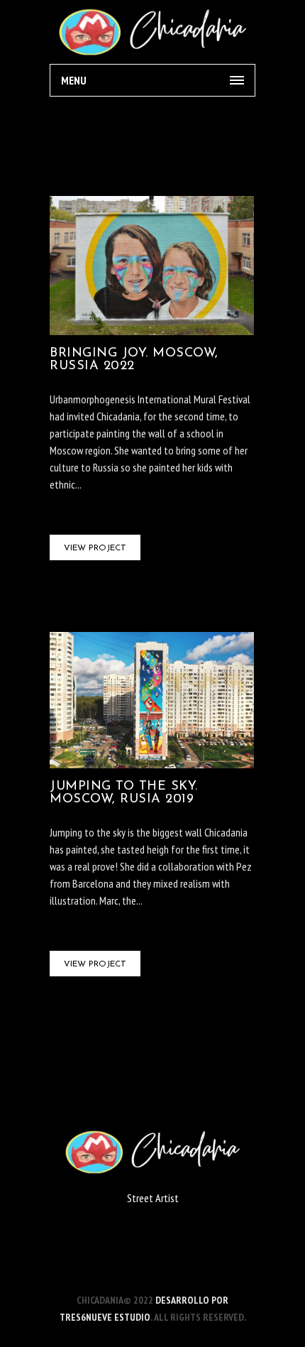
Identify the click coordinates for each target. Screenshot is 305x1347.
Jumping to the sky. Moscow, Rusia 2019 (124, 793)
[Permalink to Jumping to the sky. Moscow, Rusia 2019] (152, 764)
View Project (95, 548)
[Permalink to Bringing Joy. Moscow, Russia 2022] (152, 331)
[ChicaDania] (152, 32)
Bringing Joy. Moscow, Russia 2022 (134, 360)
